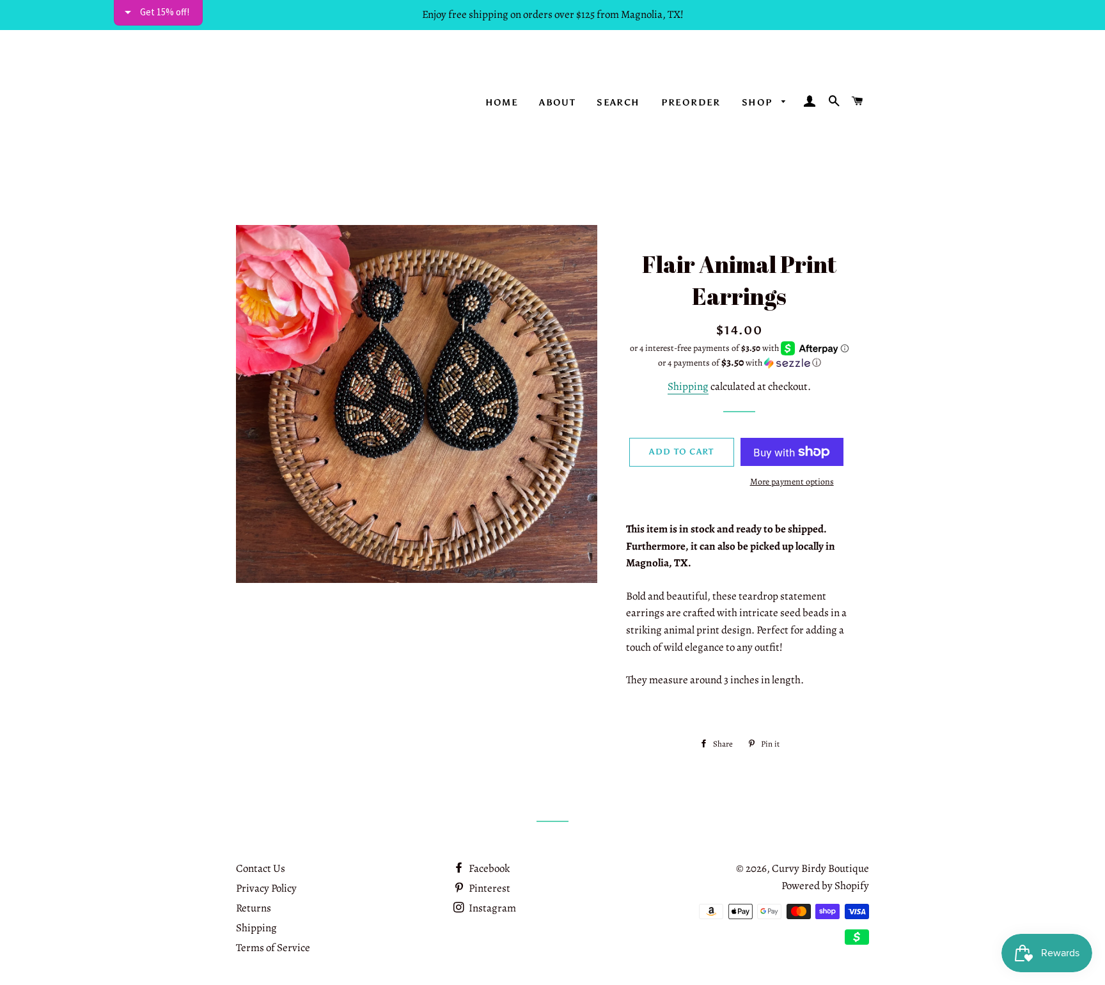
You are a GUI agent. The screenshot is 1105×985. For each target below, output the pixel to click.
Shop (759, 102)
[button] (739, 363)
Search (618, 102)
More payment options (792, 482)
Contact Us (260, 868)
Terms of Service (273, 947)
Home (502, 102)
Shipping (688, 386)
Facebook (488, 868)
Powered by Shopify (825, 885)
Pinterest (488, 888)
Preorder (691, 102)
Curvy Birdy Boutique (820, 868)
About (557, 102)
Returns (253, 908)
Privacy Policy (266, 888)
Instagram (491, 908)
